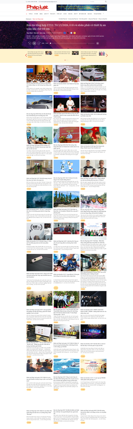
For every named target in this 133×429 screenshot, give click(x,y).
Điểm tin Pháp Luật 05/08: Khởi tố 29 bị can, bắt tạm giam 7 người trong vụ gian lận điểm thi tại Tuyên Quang (66, 115)
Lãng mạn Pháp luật (92, 18)
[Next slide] (106, 54)
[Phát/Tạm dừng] (34, 43)
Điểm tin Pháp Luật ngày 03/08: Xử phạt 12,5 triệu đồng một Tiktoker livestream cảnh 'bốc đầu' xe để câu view (39, 147)
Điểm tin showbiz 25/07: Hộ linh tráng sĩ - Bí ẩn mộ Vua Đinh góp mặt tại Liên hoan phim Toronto (39, 242)
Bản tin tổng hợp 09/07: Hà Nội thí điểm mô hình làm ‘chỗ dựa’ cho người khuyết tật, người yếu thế (66, 411)
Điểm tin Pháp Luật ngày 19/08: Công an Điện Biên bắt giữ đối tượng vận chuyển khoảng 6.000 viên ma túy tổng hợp (36, 53)
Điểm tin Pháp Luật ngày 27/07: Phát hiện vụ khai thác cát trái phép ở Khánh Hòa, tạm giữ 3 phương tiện (66, 211)
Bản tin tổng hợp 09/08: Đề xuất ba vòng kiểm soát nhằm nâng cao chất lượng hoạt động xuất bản (39, 84)
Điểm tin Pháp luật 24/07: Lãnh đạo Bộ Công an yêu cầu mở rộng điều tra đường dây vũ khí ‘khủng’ (66, 242)
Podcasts (52, 14)
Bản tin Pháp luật (38, 19)
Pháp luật (59, 14)
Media (41, 14)
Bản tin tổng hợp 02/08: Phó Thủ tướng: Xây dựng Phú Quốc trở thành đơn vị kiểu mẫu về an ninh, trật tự (66, 146)
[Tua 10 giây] (39, 43)
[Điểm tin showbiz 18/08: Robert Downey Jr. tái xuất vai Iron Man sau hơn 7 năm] (75, 55)
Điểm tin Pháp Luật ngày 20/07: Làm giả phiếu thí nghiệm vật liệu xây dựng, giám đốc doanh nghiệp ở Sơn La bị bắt (39, 311)
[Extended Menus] (103, 13)
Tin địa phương (97, 14)
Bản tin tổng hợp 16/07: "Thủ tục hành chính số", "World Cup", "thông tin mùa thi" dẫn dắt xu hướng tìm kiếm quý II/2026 (39, 344)
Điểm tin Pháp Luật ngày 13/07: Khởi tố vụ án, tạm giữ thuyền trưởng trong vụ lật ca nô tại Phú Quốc (39, 379)
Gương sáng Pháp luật (73, 18)
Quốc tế (46, 14)
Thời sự (30, 14)
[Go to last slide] (26, 54)
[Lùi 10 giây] (29, 43)
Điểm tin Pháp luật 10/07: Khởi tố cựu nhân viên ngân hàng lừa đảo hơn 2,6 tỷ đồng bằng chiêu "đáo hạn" (39, 412)
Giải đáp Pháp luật (63, 18)
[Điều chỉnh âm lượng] (97, 43)
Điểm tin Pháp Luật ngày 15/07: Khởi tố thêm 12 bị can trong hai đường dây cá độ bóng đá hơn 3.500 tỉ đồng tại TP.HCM (66, 345)
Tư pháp (36, 14)
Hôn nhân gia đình (83, 18)
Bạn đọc (90, 14)
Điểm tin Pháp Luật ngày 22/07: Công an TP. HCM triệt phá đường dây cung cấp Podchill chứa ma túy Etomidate (39, 275)
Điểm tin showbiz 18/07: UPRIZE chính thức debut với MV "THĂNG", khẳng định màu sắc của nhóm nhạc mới (93, 311)
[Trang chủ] (26, 13)
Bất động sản (82, 14)
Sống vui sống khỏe (103, 18)
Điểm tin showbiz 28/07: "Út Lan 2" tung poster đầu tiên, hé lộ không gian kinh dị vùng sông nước (39, 211)
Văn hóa (70, 14)
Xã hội (64, 14)
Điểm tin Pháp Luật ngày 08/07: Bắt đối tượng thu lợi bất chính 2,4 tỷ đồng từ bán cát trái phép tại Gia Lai (93, 412)
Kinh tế (75, 14)
